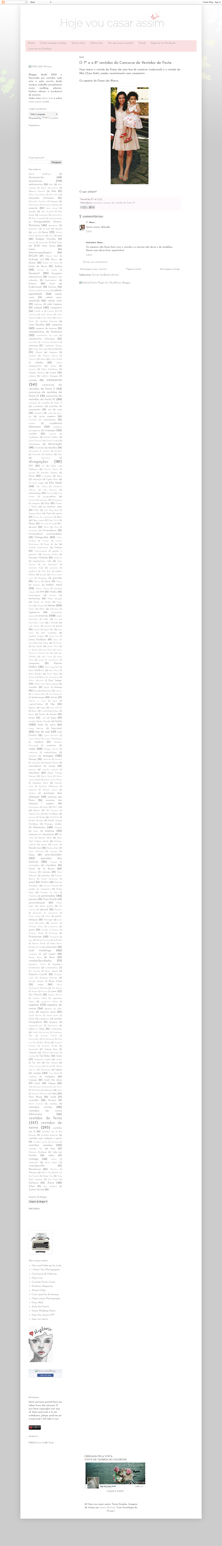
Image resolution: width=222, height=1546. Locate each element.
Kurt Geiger (55, 680)
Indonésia (54, 609)
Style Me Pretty (40, 1307)
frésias (58, 547)
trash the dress (53, 1080)
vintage (34, 1159)
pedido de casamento (40, 889)
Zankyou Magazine (42, 1286)
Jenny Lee (54, 636)
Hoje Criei (37, 1278)
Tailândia (33, 1053)
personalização (37, 903)
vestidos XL (35, 1149)
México (36, 810)
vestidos (53, 1104)
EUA (36, 510)
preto (32, 930)
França (45, 541)
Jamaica (47, 626)
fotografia (41, 537)
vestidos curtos (40, 1107)
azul (59, 236)
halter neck (54, 584)
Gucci (47, 581)
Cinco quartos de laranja (45, 1294)
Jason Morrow (107, 1507)
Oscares (33, 872)
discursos (45, 458)
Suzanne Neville (49, 1046)
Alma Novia (34, 205)
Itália (45, 619)
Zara (50, 1182)
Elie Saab (55, 483)
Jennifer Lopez (36, 636)
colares (32, 376)
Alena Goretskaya (37, 195)
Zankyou (33, 1183)
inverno (43, 615)
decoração (55, 444)
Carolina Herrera (48, 321)
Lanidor (33, 687)
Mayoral (32, 790)
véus (52, 1149)
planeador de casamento (45, 913)
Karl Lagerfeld (52, 667)
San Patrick (35, 995)
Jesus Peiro (42, 643)
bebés (32, 249)
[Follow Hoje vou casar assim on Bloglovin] (41, 1361)
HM (42, 592)
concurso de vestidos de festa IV (119, 203)
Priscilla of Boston (50, 930)
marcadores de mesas (42, 766)
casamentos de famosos (45, 331)
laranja (58, 687)
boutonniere (51, 280)
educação (37, 479)
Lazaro (58, 691)
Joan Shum (47, 650)
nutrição (54, 851)
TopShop (33, 1077)
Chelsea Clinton (50, 356)
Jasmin (37, 630)
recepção (33, 954)
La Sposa (53, 684)
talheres (45, 1053)
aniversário (57, 215)
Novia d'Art (52, 848)
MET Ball (57, 807)
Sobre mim (96, 43)
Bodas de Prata (51, 263)
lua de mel (42, 731)
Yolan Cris (48, 1176)
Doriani (32, 473)
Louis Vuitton (36, 728)
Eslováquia (57, 500)
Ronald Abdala (36, 981)
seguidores (44, 1019)
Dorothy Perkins (49, 473)
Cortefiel (33, 420)
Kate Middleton (36, 670)
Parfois (45, 882)
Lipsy (42, 708)
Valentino (48, 1090)
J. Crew (40, 623)
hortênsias (34, 599)
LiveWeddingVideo (50, 711)
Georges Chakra (50, 554)
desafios (52, 448)
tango (56, 1053)
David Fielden (51, 437)
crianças (50, 430)
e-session (46, 476)
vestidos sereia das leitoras (46, 1142)
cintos (53, 366)
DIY (31, 466)
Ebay (59, 476)
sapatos (34, 1005)
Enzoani (50, 493)
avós (51, 236)
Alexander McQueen (41, 198)
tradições (50, 1077)
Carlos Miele (46, 318)
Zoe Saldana (50, 1186)
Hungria (40, 606)
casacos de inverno (46, 328)
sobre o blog (36, 1029)
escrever (43, 500)
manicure (47, 759)
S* (87, 222)
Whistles (33, 1173)
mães (32, 749)
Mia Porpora (52, 810)
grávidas (57, 578)
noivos (44, 845)
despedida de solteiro (39, 451)
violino (54, 1159)
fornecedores (49, 530)
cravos (32, 423)
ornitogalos (34, 865)
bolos (58, 266)
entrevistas (35, 493)
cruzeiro (52, 434)
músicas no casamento (41, 834)
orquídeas (51, 865)
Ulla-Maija (36, 1090)
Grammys (42, 578)
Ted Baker (44, 1056)
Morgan (58, 828)
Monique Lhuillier (53, 824)
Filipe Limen (38, 520)
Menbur (32, 793)
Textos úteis (78, 43)
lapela (46, 687)
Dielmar (48, 454)
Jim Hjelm (37, 646)
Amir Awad (52, 208)
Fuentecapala (40, 551)
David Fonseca (35, 441)
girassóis (54, 568)
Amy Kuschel (47, 212)
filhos (59, 517)
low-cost (56, 728)
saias (53, 991)
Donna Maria (51, 469)
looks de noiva (46, 725)
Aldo (53, 191)
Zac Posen (53, 1179)
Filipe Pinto (53, 520)
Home (31, 43)
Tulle (31, 1087)
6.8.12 (89, 255)
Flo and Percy (47, 524)
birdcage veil (36, 259)
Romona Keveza (48, 978)
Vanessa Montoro (39, 1094)
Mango (32, 759)
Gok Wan (46, 571)
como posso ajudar (39, 102)
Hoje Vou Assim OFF (43, 1315)
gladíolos (33, 571)
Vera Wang (35, 1097)
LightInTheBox (36, 704)
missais (32, 817)
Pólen (47, 916)
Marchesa (34, 773)
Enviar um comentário (95, 262)
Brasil (52, 284)
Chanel (38, 352)
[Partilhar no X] (87, 207)
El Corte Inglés (36, 483)
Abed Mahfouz (40, 174)
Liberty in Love (37, 701)
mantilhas (36, 763)
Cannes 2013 (53, 311)
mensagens (34, 807)
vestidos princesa (49, 1135)
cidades (39, 362)
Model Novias (36, 821)
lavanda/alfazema (42, 691)
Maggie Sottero (51, 749)
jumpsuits (34, 663)
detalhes (58, 451)
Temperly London (42, 1059)
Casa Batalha (36, 325)
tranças (33, 1080)
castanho (33, 342)
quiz (30, 940)
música (49, 831)
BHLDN (33, 256)
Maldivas (33, 756)
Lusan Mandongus (53, 739)
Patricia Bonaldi (51, 886)
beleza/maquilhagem (40, 252)
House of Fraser (42, 602)
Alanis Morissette (49, 188)
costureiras (49, 420)
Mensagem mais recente (93, 269)
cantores (33, 315)
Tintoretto (45, 1070)
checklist (32, 356)
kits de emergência (50, 677)
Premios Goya (36, 927)
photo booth (46, 906)
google (43, 575)
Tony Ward (54, 1073)
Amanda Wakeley (51, 205)
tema (59, 1056)
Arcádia (46, 229)
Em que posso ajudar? (121, 43)
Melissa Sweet (50, 790)
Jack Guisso (34, 626)
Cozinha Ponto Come (43, 1282)
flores (46, 527)
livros (31, 714)
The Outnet (52, 1063)
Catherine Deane (53, 346)
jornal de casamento (48, 660)
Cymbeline (34, 437)
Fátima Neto (35, 514)
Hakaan (36, 585)
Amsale (32, 212)
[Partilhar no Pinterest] (93, 207)
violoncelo (33, 1162)
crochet (33, 434)
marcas (32, 770)
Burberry (33, 291)
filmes (32, 523)
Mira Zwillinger (51, 814)
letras (54, 697)
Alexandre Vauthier (37, 201)
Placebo (58, 910)
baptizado (43, 243)
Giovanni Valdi (36, 568)
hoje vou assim (40, 1319)
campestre (56, 308)
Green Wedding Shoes (43, 1311)
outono (46, 872)
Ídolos (31, 609)
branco (32, 283)
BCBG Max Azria (44, 246)
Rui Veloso (57, 988)
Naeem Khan (44, 838)
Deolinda (39, 448)
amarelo (33, 208)
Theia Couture (35, 1066)
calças (38, 307)
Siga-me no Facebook (163, 43)
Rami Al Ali (36, 947)
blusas (32, 263)
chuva (43, 359)
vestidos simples (41, 1145)
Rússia (34, 992)
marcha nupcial (50, 770)
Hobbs (53, 592)
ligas (55, 701)
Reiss (52, 957)
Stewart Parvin (49, 1036)
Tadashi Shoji (51, 1049)
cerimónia (56, 349)
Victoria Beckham (38, 1152)
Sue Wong (45, 1043)
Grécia (37, 582)
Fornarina (33, 531)
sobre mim (47, 98)
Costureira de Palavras (44, 1274)
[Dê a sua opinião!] (84, 207)
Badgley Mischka (46, 239)
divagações (38, 462)
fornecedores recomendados (45, 534)
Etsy (47, 503)
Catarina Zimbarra (50, 342)
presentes (53, 927)
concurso (97, 203)
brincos (52, 287)
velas (54, 1093)
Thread (48, 1066)
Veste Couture (36, 1104)
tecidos (32, 1056)
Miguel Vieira (35, 814)
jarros (59, 626)
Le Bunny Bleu (38, 694)
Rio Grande (34, 971)
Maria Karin (46, 776)
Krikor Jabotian (36, 681)
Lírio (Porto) (56, 708)
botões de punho (47, 270)
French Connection (38, 548)
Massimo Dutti (40, 783)
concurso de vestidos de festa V (45, 403)
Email (142, 43)
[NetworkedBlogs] (45, 1371)
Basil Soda (57, 243)
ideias (51, 605)
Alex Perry (53, 195)
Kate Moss (54, 670)
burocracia (45, 291)
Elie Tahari (41, 487)
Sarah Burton (35, 1016)
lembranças (38, 697)
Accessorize (36, 177)
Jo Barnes (33, 650)
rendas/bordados (40, 960)
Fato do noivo (54, 513)
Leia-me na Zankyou (40, 48)
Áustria (41, 236)
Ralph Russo (56, 944)
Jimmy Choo (52, 646)
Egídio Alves (52, 479)
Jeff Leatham (48, 633)
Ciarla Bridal (56, 359)
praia (41, 923)
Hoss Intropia (55, 599)
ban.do (32, 243)
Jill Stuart (57, 643)
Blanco (54, 259)
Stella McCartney (41, 1032)
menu (45, 807)
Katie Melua (52, 674)
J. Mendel (53, 623)
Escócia (32, 500)
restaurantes (51, 968)
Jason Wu (48, 630)
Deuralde (36, 454)
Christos (32, 359)
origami (53, 862)
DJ (43, 466)
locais (32, 718)
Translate (53, 118)
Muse (35, 831)
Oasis (32, 855)
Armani (58, 229)
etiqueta (36, 503)
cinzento (32, 369)
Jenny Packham (37, 639)
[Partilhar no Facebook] (90, 207)
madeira (38, 742)
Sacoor (44, 992)
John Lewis (47, 657)
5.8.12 (89, 231)
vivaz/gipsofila (36, 1166)
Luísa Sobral (34, 739)
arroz (35, 232)
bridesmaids (35, 287)
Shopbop (53, 1022)
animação (43, 215)
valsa (59, 1090)
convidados (38, 406)
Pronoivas (53, 933)
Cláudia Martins (36, 373)
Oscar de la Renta (41, 869)
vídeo (51, 1155)
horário (53, 595)
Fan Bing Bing (51, 510)
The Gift (36, 1063)
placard (44, 909)
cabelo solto (55, 301)
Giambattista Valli (42, 561)
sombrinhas (56, 1029)
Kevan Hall (34, 677)
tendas (59, 1060)
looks (58, 721)
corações (38, 413)
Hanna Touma (42, 589)
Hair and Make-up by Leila (46, 1265)
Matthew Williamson (48, 786)
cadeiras (38, 304)
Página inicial (133, 269)
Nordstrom (35, 848)
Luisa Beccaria (51, 735)
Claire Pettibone (49, 369)
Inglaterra (34, 612)
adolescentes (36, 184)
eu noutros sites (52, 507)
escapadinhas (49, 497)
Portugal (48, 920)
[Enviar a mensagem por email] (81, 207)
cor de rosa (55, 409)
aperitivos (53, 225)
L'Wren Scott (40, 684)
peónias (33, 899)
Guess (59, 582)
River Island (51, 971)
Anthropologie (55, 218)
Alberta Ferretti (37, 191)
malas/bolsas (50, 752)
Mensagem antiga (170, 269)
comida (33, 380)
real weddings (40, 950)
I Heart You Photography (46, 1269)
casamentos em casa (47, 335)
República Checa (37, 964)
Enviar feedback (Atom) (105, 275)
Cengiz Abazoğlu (40, 349)
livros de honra (47, 714)
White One (46, 1173)
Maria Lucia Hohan (53, 780)
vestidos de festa (45, 1118)
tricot (37, 1083)
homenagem (34, 595)
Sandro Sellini (40, 998)
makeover (33, 753)
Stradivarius (48, 1039)
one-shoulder (53, 854)
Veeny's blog (38, 1290)
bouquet (34, 273)
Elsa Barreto (50, 490)
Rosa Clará (55, 981)
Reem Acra (35, 957)
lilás (53, 704)
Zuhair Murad (36, 1189)
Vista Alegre (51, 1163)
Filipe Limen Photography (46, 1298)
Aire (51, 184)
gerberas (58, 558)
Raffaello (57, 940)
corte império (47, 416)
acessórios (35, 181)
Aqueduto (33, 229)
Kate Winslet (35, 674)
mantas (58, 759)
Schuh (31, 1019)
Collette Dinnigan (49, 376)
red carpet (49, 954)
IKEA (41, 609)
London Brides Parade (39, 721)
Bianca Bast (52, 256)
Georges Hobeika (38, 558)
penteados (48, 896)
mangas (48, 755)
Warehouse (35, 1169)
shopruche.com (35, 1026)
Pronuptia (54, 937)
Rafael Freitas (43, 940)
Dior (60, 454)
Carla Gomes (47, 315)
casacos (57, 324)
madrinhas (51, 745)
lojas (53, 718)
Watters (54, 1169)
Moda (42, 817)
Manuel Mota (51, 763)
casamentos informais (42, 339)
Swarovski (33, 1049)
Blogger (111, 1511)
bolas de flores (38, 266)
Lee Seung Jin (55, 694)
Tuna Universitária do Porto (49, 1087)
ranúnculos (51, 947)
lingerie (32, 708)
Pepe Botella (50, 899)
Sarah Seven (52, 1016)
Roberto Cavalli (38, 974)
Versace (52, 1100)
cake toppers (54, 304)
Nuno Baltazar (36, 851)
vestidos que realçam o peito (45, 1138)
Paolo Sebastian (49, 879)
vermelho (34, 1100)
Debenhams (34, 444)
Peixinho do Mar (49, 893)
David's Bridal (52, 441)
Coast (53, 373)
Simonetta (53, 1026)
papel (32, 882)
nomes (55, 845)
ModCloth (54, 817)
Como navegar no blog (53, 43)
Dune (31, 476)
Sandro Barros (55, 995)
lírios (34, 711)
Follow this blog (45, 1375)
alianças (54, 201)
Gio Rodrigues (50, 565)
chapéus (53, 352)
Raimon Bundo (39, 944)
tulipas (52, 1083)
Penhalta (33, 896)
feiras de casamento (43, 517)
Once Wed (37, 1302)
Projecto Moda (36, 933)
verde (53, 1097)
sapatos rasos (48, 1012)
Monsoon (39, 827)
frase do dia (50, 544)
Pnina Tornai (34, 916)
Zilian (32, 1186)
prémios (54, 923)
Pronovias (35, 936)
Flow (56, 527)
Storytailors (34, 1039)
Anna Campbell (38, 218)
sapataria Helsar (49, 1002)
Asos (45, 232)
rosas (40, 984)
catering (33, 345)
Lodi (44, 718)
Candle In (38, 311)
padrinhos (45, 876)
